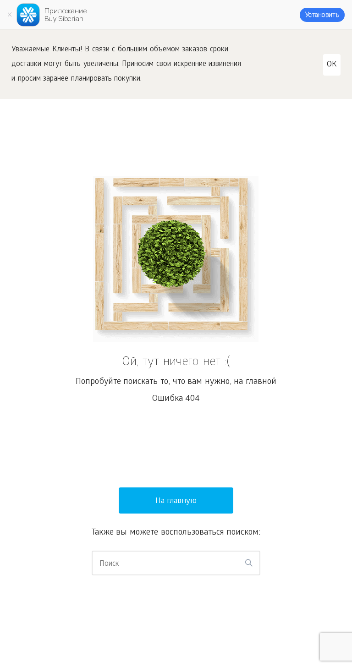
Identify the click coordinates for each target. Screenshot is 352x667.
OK (332, 65)
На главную (176, 501)
